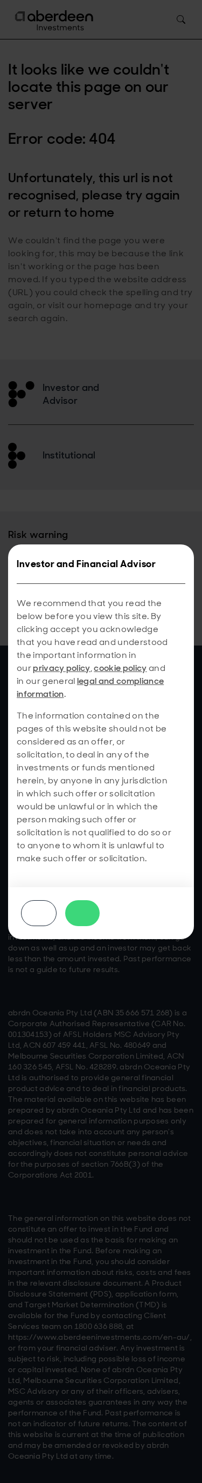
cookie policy (120, 668)
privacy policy (61, 668)
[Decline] (39, 913)
